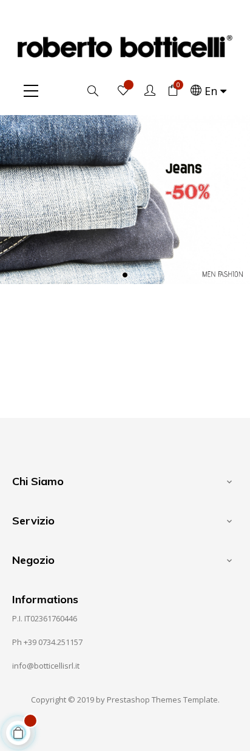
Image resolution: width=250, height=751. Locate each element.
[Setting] (149, 91)
